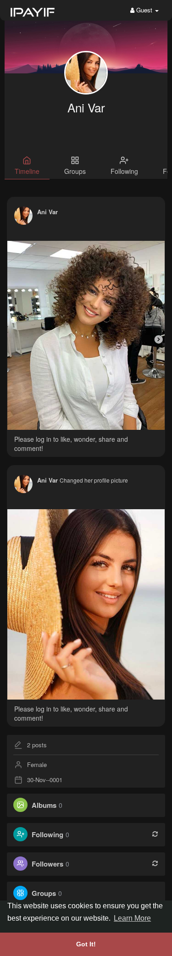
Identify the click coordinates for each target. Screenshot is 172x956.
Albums (44, 805)
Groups (44, 893)
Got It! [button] (86, 944)
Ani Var (86, 107)
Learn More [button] (132, 918)
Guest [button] (144, 10)
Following (47, 834)
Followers (47, 864)
